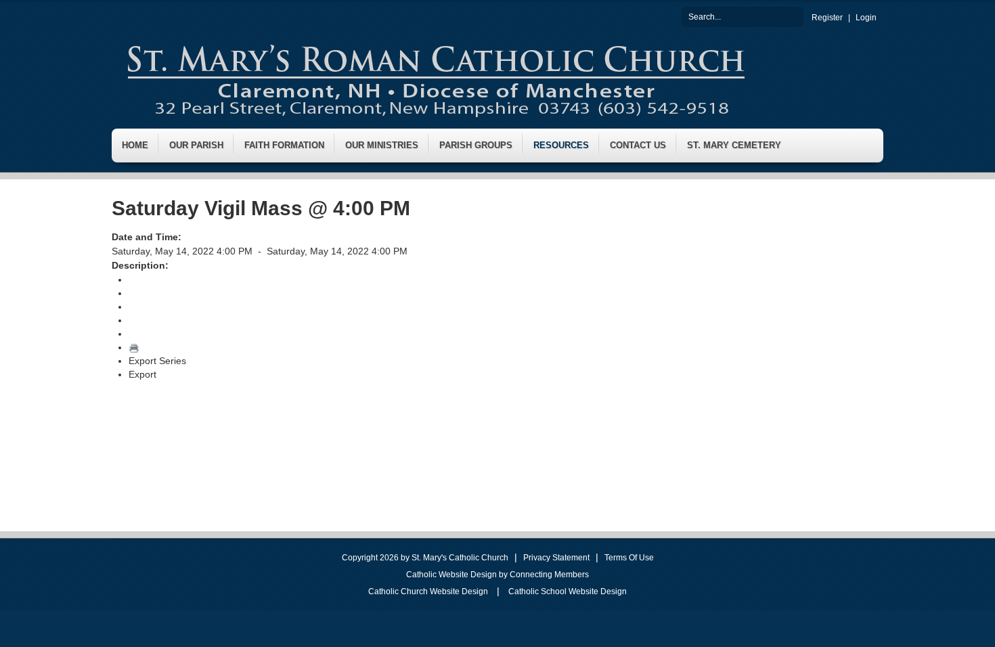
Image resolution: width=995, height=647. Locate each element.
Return (143, 279)
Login (866, 17)
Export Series (157, 360)
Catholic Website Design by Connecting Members (497, 574)
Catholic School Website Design (567, 591)
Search (793, 16)
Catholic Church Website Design (428, 591)
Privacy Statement (556, 557)
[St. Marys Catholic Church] (435, 77)
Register (827, 17)
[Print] (134, 347)
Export (142, 374)
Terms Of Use (629, 557)
